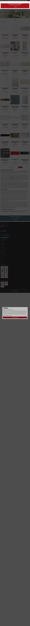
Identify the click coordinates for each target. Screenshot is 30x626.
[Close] (28, 2)
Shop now (15, 6)
